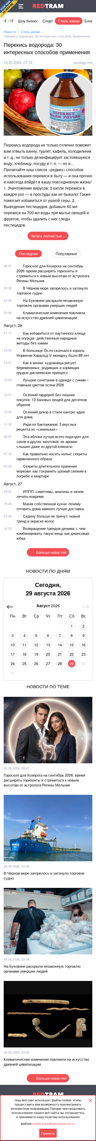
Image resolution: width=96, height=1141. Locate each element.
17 (13, 654)
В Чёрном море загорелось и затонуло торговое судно (52, 290)
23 (83, 654)
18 (24, 654)
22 (72, 654)
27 (48, 663)
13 (48, 644)
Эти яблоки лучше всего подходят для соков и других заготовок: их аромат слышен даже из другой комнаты (52, 441)
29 (72, 663)
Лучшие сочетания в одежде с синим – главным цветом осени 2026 (52, 382)
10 (13, 644)
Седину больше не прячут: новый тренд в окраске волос (48, 518)
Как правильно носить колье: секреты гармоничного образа (51, 456)
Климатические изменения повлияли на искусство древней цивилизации (50, 315)
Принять (48, 1133)
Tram (48, 6)
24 (13, 663)
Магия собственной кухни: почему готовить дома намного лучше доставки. (50, 506)
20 (48, 654)
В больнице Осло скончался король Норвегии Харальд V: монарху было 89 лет (52, 353)
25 (24, 663)
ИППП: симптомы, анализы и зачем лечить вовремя (49, 494)
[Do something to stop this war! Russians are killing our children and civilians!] (9, 9)
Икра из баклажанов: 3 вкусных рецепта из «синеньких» (46, 427)
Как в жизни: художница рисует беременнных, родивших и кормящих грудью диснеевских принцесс (48, 367)
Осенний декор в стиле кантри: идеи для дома (50, 414)
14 (60, 644)
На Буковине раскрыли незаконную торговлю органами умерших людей (49, 303)
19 (36, 654)
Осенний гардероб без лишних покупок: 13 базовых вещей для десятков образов (51, 399)
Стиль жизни (69, 20)
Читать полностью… (48, 235)
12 (36, 644)
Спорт (48, 20)
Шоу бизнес (28, 20)
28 (60, 663)
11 (24, 644)
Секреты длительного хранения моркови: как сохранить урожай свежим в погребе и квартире (51, 470)
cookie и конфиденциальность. (53, 1123)
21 (60, 654)
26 (36, 663)
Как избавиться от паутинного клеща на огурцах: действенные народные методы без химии (50, 337)
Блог (88, 20)
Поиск (90, 6)
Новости (10, 31)
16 (83, 644)
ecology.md (83, 62)
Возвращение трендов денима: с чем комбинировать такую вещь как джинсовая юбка (52, 533)
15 (72, 644)
